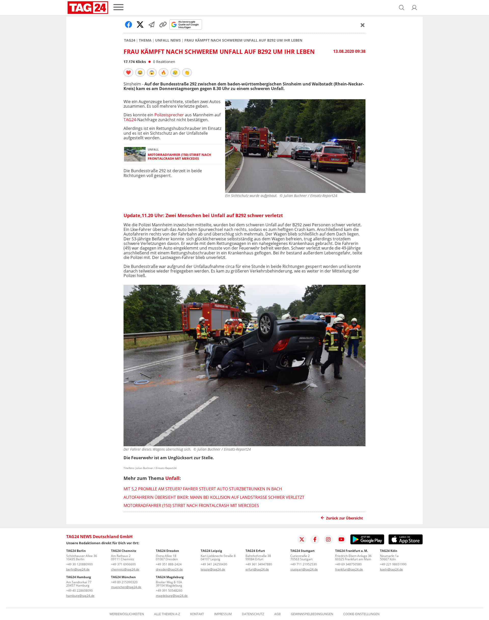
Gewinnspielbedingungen (312, 614)
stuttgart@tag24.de (304, 569)
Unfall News (168, 40)
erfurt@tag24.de (257, 569)
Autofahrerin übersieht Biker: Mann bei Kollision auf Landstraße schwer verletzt (214, 497)
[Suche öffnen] (401, 7)
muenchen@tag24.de (126, 587)
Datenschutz (253, 614)
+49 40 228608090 (79, 590)
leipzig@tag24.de (213, 569)
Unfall (172, 478)
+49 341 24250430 (214, 564)
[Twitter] (301, 539)
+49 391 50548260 (169, 590)
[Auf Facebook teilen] (129, 24)
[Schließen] (362, 25)
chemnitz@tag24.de (125, 569)
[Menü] (118, 8)
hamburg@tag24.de (80, 595)
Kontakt (197, 614)
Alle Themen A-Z (167, 614)
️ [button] (128, 72)
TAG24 (129, 40)
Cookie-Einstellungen (361, 614)
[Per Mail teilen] (151, 24)
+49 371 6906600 (123, 564)
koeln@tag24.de (391, 569)
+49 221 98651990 (393, 564)
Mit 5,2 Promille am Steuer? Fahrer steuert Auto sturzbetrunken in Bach (203, 489)
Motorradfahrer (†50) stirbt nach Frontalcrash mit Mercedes (179, 157)
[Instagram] (328, 539)
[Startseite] (87, 7)
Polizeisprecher (169, 115)
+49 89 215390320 (124, 582)
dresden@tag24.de (169, 569)
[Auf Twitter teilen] (140, 24)
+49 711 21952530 (303, 564)
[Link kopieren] (163, 24)
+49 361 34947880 (259, 564)
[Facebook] (315, 539)
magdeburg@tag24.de (172, 595)
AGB (277, 614)
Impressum (223, 614)
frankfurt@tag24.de (349, 569)
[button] (414, 7)
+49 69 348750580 (348, 564)
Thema (145, 40)
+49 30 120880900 (79, 564)
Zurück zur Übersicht (344, 518)
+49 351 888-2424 (169, 564)
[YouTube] (341, 539)
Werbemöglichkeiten (127, 614)
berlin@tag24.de (78, 569)
